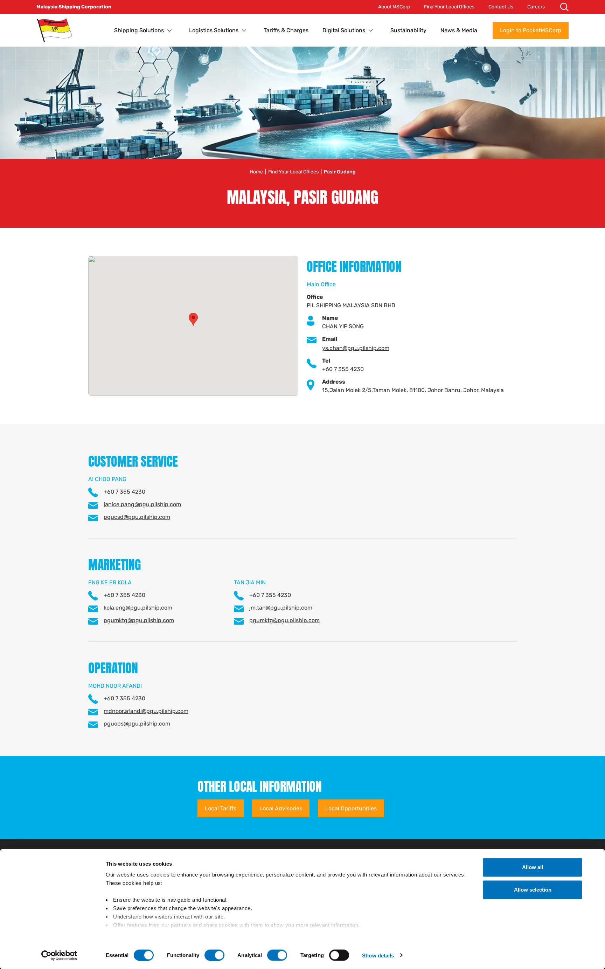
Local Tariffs (220, 808)
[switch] (214, 955)
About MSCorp (394, 7)
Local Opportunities (351, 808)
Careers (536, 7)
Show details (378, 955)
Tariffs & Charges (286, 30)
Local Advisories (280, 808)
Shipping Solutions (139, 30)
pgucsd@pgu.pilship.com (137, 517)
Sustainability (408, 30)
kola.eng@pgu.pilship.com (138, 607)
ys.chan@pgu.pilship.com (355, 348)
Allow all (532, 867)
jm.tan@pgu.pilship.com (280, 607)
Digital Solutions (343, 30)
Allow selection (532, 890)
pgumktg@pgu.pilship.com (139, 620)
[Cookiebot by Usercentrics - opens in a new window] (59, 955)
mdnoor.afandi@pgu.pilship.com (146, 711)
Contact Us (500, 7)
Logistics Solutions (213, 30)
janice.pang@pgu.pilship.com (142, 504)
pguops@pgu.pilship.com (137, 723)
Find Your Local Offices (449, 7)
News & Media (458, 30)
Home (256, 172)
